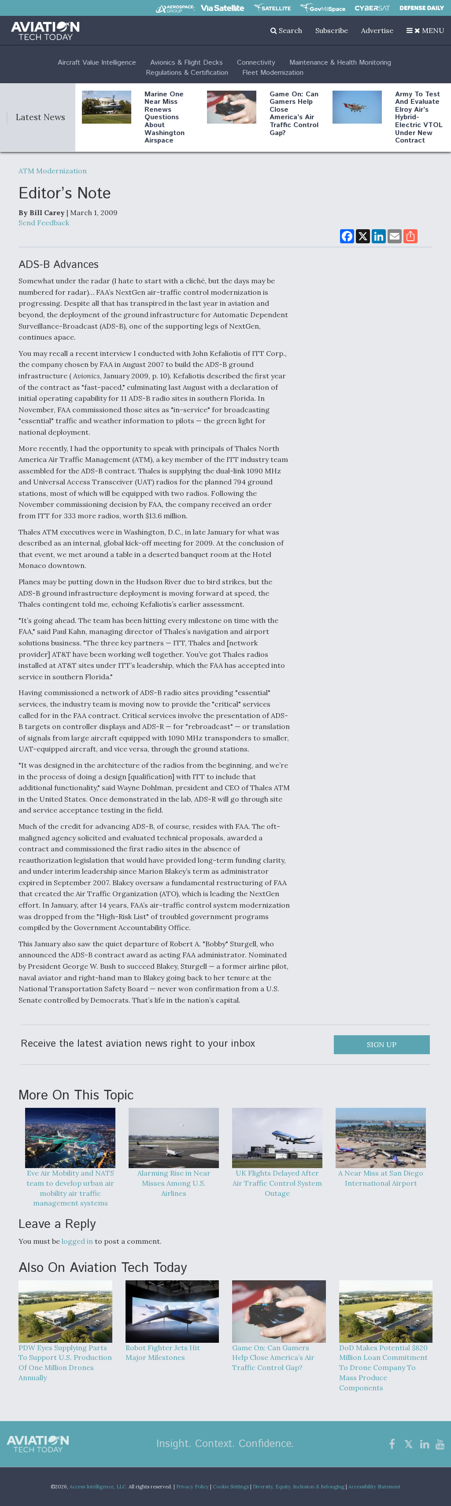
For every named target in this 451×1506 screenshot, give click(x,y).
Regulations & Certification (187, 73)
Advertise (377, 30)
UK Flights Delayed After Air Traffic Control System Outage (277, 1183)
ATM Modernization (52, 170)
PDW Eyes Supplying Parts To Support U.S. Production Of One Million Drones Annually (65, 1362)
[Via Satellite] (222, 8)
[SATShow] (272, 8)
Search (289, 30)
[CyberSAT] (372, 8)
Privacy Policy (192, 1487)
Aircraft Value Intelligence (97, 63)
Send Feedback (43, 222)
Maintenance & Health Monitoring (340, 63)
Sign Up (381, 1044)
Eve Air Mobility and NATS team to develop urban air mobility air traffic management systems (70, 1188)
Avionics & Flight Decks (186, 63)
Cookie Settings (231, 1487)
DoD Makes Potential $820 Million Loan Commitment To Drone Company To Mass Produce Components (383, 1367)
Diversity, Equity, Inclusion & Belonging (298, 1487)
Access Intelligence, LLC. (98, 1487)
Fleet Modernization (272, 73)
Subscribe (331, 30)
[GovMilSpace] (322, 8)
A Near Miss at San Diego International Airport (380, 1178)
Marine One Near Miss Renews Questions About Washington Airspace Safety (164, 121)
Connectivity (256, 63)
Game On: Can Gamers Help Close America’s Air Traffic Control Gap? (294, 113)
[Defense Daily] (422, 8)
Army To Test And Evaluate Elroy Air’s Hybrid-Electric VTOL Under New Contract (419, 117)
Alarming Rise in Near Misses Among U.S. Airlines (174, 1183)
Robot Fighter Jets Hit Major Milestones (163, 1352)
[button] (425, 30)
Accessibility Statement (374, 1487)
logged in (77, 1241)
